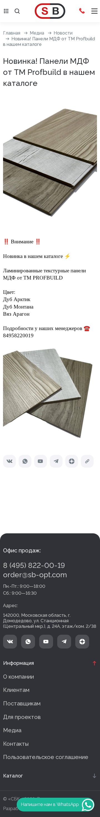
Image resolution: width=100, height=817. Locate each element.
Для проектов (22, 717)
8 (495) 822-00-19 (34, 565)
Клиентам (16, 690)
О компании (18, 676)
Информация (18, 663)
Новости (63, 33)
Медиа (37, 33)
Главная (11, 33)
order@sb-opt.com (35, 575)
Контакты (16, 743)
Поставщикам (22, 703)
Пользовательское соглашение (45, 757)
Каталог (13, 776)
